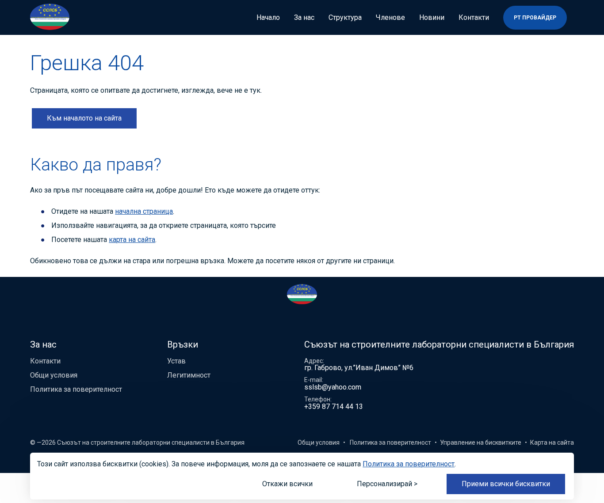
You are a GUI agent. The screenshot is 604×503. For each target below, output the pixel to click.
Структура (345, 17)
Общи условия (53, 375)
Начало (268, 17)
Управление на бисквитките (480, 442)
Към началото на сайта (84, 118)
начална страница (144, 211)
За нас (304, 17)
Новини (431, 17)
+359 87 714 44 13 (333, 406)
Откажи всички (287, 484)
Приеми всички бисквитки (506, 484)
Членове (390, 17)
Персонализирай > (387, 484)
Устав (176, 361)
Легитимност (188, 375)
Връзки (182, 344)
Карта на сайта (552, 442)
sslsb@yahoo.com (332, 387)
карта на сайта (132, 239)
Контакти (474, 17)
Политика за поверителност (76, 389)
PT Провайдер (535, 18)
